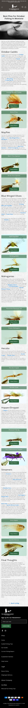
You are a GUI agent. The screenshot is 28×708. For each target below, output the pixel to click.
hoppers (5, 410)
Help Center (4, 661)
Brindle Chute (11, 355)
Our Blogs (4, 685)
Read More (14, 106)
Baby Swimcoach (17, 479)
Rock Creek (4, 503)
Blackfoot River (7, 488)
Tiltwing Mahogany (13, 286)
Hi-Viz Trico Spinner (13, 148)
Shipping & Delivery (6, 675)
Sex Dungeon (21, 495)
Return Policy (5, 671)
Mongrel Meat (4, 496)
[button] (2, 7)
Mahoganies (4, 139)
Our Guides (4, 647)
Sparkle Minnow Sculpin (13, 505)
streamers (8, 473)
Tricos (2, 138)
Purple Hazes (9, 214)
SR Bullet (6, 219)
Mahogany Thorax (12, 284)
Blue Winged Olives (14, 138)
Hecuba (18, 58)
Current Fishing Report (7, 651)
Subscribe (6, 626)
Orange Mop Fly (9, 80)
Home (3, 640)
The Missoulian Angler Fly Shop (16, 703)
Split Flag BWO (8, 205)
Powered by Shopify (14, 705)
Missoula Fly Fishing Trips (8, 688)
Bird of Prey (10, 78)
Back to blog (15, 603)
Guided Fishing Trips (7, 644)
